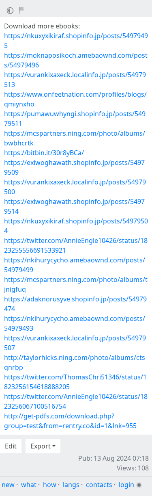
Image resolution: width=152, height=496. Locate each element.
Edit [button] (11, 446)
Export (40, 446)
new (8, 484)
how (49, 484)
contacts (99, 484)
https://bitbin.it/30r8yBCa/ (44, 152)
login (126, 484)
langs (71, 484)
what (28, 484)
